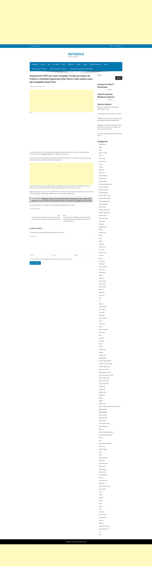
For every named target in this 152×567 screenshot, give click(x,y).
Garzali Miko (102, 272)
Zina (100, 532)
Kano (100, 335)
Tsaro (100, 509)
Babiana (101, 230)
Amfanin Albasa (103, 175)
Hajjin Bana (102, 292)
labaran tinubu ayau (104, 381)
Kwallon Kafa (102, 355)
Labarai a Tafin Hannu (73, 56)
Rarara (100, 455)
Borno (100, 238)
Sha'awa (101, 477)
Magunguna (35, 64)
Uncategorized (102, 517)
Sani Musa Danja (103, 475)
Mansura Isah (102, 403)
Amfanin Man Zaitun (104, 201)
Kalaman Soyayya (103, 329)
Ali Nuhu (101, 167)
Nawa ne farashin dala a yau (106, 432)
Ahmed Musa (102, 161)
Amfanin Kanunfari (104, 190)
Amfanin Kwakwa (103, 192)
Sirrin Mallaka (102, 489)
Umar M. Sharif (103, 514)
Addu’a (63, 64)
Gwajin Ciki (101, 278)
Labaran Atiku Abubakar (105, 361)
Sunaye (101, 500)
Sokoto (101, 495)
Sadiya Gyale (102, 466)
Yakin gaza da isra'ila (104, 526)
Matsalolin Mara (103, 418)
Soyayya (43, 64)
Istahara (101, 304)
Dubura (101, 258)
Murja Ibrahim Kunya (104, 423)
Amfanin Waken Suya (104, 212)
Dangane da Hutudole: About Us (58, 69)
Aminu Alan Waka (103, 218)
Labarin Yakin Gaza (104, 383)
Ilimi (100, 298)
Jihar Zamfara (102, 318)
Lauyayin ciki (102, 389)
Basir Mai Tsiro (103, 232)
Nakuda (101, 429)
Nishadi (79, 64)
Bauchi (100, 235)
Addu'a (100, 155)
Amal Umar (102, 173)
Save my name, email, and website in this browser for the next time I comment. (51, 259)
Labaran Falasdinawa (104, 366)
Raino (100, 452)
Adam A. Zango (103, 153)
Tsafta (100, 506)
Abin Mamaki (102, 144)
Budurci (101, 241)
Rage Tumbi (102, 446)
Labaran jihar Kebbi (104, 369)
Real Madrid (102, 460)
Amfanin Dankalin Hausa (105, 184)
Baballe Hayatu (103, 227)
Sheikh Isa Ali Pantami (104, 486)
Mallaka (101, 398)
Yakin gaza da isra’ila (95, 64)
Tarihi (48, 64)
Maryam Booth (103, 409)
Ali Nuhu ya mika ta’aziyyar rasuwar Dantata (81, 69)
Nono (100, 440)
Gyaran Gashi (102, 284)
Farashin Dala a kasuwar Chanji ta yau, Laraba (109, 113)
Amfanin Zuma (103, 215)
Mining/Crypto (102, 420)
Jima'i (100, 321)
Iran (100, 301)
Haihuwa (101, 289)
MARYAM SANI (103, 412)
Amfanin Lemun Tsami (105, 195)
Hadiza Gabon (102, 286)
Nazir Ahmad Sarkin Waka (105, 435)
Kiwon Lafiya (102, 349)
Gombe (101, 275)
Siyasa (100, 492)
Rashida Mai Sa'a (103, 457)
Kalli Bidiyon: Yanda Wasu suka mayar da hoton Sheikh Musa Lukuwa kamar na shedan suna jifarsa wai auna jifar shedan (109, 127)
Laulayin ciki (102, 386)
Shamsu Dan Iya (103, 480)
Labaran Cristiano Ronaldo (106, 363)
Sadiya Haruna (102, 469)
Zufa (100, 534)
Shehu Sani (102, 483)
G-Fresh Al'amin (103, 267)
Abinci (100, 147)
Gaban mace (102, 269)
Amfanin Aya (102, 178)
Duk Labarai (56, 64)
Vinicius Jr (101, 520)
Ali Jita (100, 164)
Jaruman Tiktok (103, 306)
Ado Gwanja (102, 158)
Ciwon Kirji (101, 249)
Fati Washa (102, 264)
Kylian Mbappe (102, 358)
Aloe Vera (101, 170)
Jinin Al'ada (102, 324)
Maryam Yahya (102, 415)
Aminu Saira (102, 221)
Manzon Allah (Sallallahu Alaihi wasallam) (109, 406)
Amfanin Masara (103, 204)
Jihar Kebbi (102, 312)
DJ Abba (101, 255)
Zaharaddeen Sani (103, 529)
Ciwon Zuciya (102, 252)
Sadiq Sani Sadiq (103, 463)
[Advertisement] (47, 11)
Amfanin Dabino (103, 181)
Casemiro (101, 244)
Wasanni (101, 523)
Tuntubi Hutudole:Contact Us (39, 69)
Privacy (106, 64)
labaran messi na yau (104, 378)
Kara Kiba (101, 338)
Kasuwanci (101, 341)
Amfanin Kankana (103, 187)
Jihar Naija (101, 315)
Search (99, 75)
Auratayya (101, 224)
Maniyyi (101, 400)
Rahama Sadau (103, 449)
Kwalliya (101, 352)
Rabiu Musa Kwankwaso (105, 443)
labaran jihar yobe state (105, 372)
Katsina (101, 343)
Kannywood (71, 64)
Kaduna (101, 326)
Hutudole (76, 54)
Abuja (100, 150)
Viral (77, 541)
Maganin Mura (102, 392)
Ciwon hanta (102, 247)
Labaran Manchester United (106, 375)
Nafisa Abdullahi (103, 426)
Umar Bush (102, 512)
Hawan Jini (101, 295)
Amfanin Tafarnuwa (104, 210)
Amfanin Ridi (102, 207)
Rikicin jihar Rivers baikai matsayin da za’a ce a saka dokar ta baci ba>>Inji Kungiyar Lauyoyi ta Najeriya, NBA (45, 217)
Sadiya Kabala (102, 472)
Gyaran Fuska (102, 281)
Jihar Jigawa (102, 309)
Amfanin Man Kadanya (105, 198)
